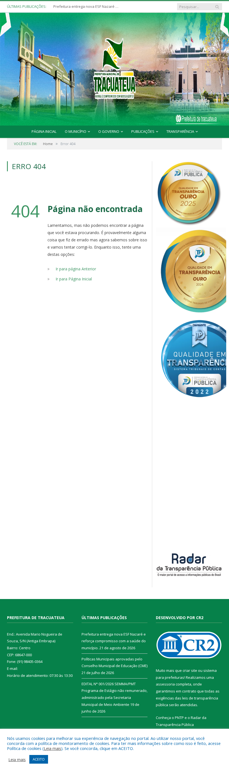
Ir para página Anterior (76, 268)
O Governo (108, 131)
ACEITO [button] (39, 759)
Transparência (180, 131)
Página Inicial (44, 131)
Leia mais (52, 748)
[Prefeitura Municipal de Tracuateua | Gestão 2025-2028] (114, 75)
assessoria (165, 684)
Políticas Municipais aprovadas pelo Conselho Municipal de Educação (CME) (86, 6)
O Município (75, 131)
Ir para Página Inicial (74, 279)
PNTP (179, 717)
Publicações (142, 131)
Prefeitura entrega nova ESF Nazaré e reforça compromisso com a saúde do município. (114, 641)
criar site (190, 670)
